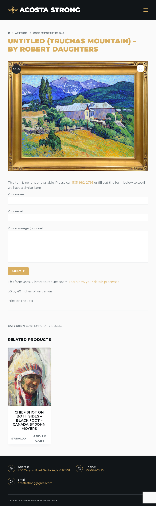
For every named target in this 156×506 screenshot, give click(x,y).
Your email (15, 211)
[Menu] (145, 10)
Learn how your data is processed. (94, 282)
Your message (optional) (26, 228)
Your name (16, 194)
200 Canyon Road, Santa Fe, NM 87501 (44, 470)
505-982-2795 (82, 182)
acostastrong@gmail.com (35, 483)
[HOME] (9, 33)
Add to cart (39, 438)
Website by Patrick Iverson (42, 500)
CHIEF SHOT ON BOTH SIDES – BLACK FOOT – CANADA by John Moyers (29, 420)
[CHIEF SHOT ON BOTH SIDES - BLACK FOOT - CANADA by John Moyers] (29, 377)
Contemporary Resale (44, 325)
